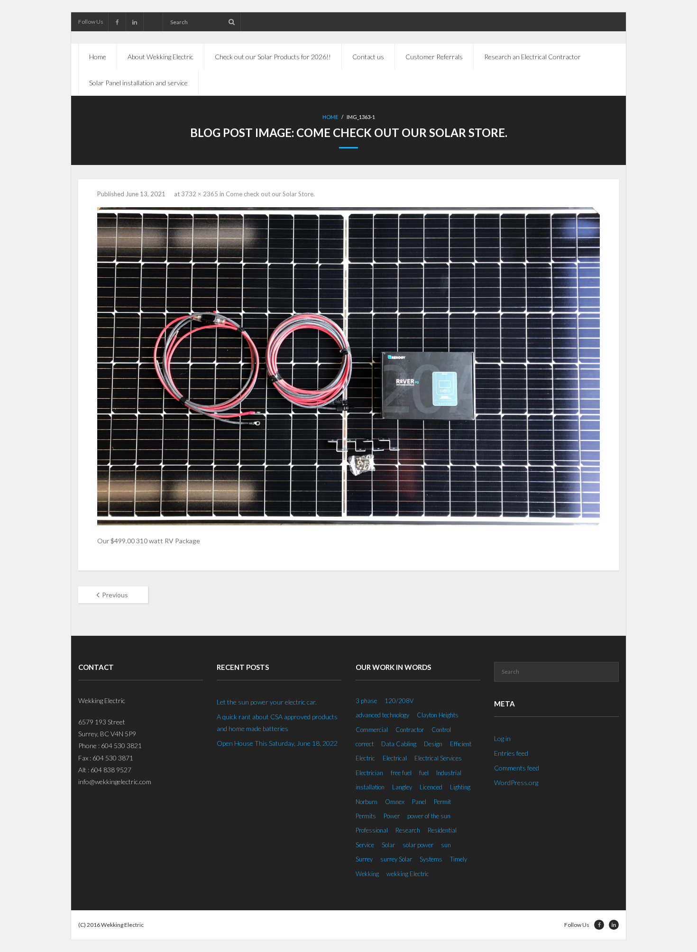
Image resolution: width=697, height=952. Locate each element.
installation (370, 787)
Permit (442, 802)
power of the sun (428, 816)
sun (446, 845)
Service (365, 845)
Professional (372, 830)
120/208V (399, 701)
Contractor (409, 729)
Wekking (367, 874)
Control (441, 729)
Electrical (395, 758)
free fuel (401, 773)
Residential (442, 830)
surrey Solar (396, 859)
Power (392, 816)
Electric (365, 758)
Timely (458, 859)
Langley (402, 787)
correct (365, 744)
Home (97, 57)
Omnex (394, 802)
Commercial (372, 729)
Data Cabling (398, 744)
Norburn (366, 802)
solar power (418, 845)
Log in (502, 738)
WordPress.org (516, 782)
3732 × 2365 (199, 194)
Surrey (364, 859)
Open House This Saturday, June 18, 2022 (277, 743)
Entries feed (511, 753)
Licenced (431, 787)
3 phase (366, 701)
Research (407, 830)
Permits (366, 816)
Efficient (460, 744)
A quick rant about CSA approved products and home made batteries (277, 722)
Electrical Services (438, 758)
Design (433, 744)
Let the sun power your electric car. (267, 702)
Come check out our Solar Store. (270, 194)
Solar (388, 845)
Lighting (460, 787)
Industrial (448, 773)
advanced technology (382, 715)
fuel (424, 773)
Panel (419, 802)
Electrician (369, 773)
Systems (431, 859)
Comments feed (516, 768)
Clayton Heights (438, 715)
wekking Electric (407, 874)
